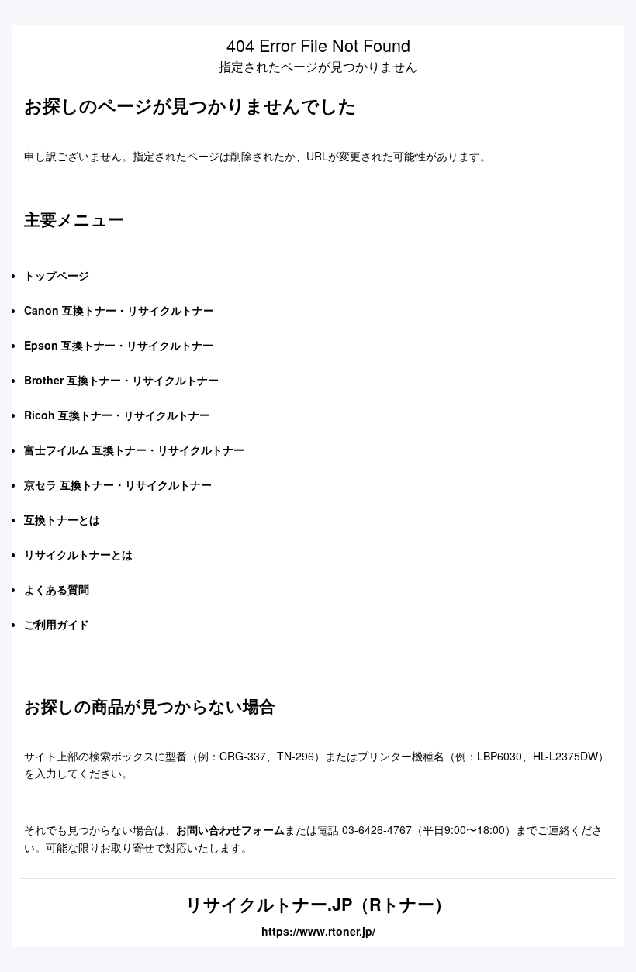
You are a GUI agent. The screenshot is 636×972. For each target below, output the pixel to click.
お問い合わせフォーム (230, 829)
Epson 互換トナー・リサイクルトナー (118, 345)
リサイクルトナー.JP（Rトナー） (318, 904)
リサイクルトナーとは (78, 554)
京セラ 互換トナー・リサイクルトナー (118, 484)
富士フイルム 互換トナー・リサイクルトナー (134, 449)
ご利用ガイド (56, 624)
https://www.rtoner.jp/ (318, 931)
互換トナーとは (62, 519)
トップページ (56, 275)
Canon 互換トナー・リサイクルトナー (119, 310)
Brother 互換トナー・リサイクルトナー (121, 380)
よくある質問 (56, 589)
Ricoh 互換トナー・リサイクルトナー (117, 414)
